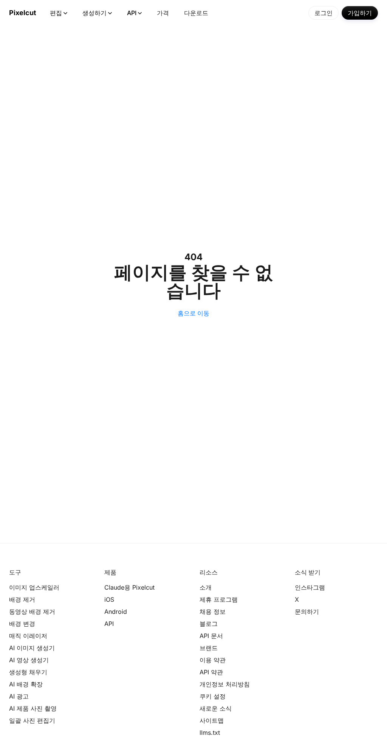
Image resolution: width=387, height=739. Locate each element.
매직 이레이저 (28, 636)
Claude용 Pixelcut (129, 587)
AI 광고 (19, 696)
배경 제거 (22, 599)
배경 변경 (22, 623)
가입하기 (360, 13)
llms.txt (210, 732)
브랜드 (209, 648)
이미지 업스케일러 (34, 587)
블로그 (209, 623)
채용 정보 (213, 611)
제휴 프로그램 (219, 599)
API (131, 13)
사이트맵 (212, 720)
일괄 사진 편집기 (32, 720)
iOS (109, 599)
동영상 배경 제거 (32, 611)
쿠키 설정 (213, 696)
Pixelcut (22, 13)
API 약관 (211, 672)
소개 (206, 587)
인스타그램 (310, 587)
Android (115, 611)
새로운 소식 (216, 708)
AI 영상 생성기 (29, 660)
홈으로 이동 (193, 313)
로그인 (323, 13)
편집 (56, 13)
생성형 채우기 (28, 672)
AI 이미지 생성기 (32, 648)
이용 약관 (213, 660)
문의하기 (307, 611)
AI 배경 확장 (26, 684)
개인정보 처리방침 (225, 684)
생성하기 (94, 13)
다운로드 (196, 13)
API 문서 (211, 636)
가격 (163, 13)
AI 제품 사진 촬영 (33, 708)
